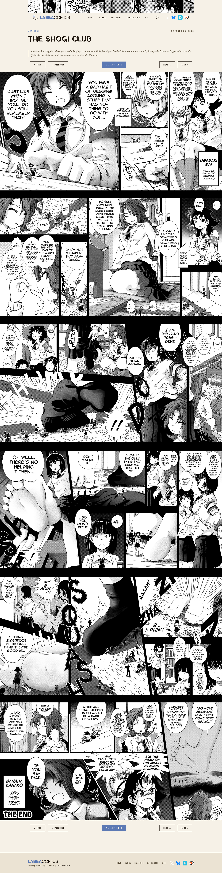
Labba (55, 17)
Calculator (133, 17)
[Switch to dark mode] (157, 17)
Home (91, 17)
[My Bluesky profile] (173, 17)
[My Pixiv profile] (180, 17)
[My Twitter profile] (167, 17)
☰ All (114, 64)
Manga (102, 17)
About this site (63, 865)
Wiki (147, 17)
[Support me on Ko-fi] (186, 17)
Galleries (116, 17)
